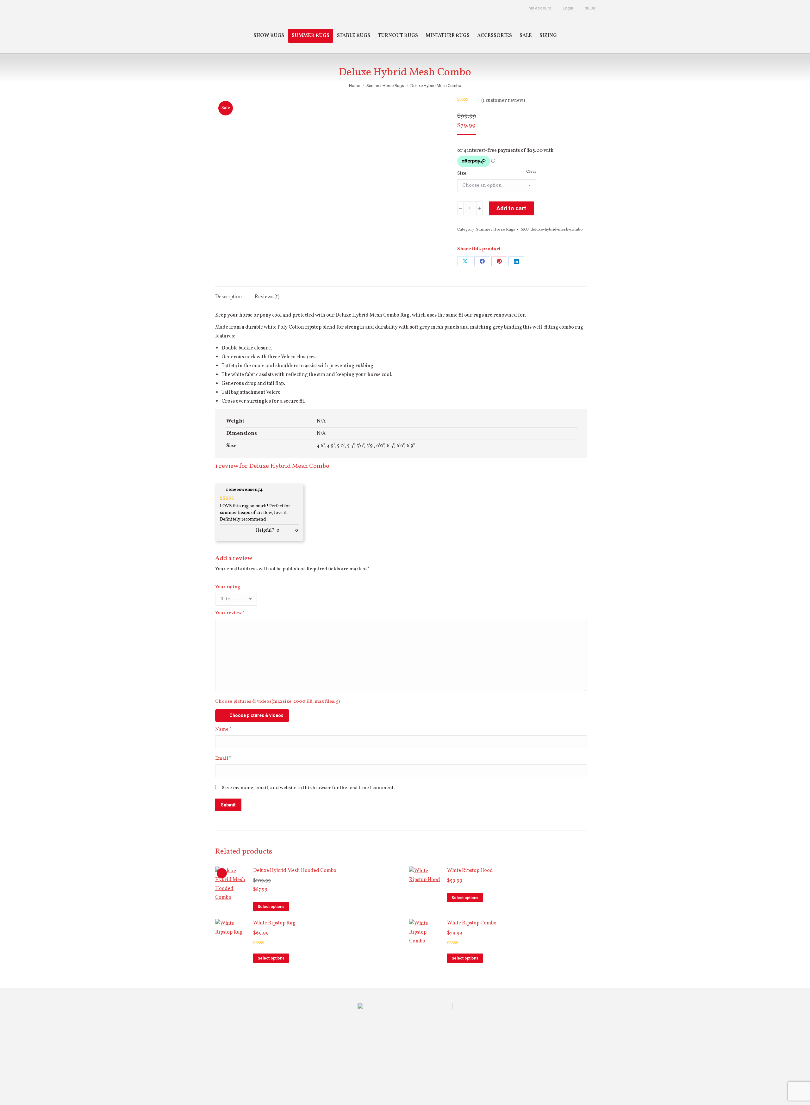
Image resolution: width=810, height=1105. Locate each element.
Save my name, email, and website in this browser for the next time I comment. (308, 788)
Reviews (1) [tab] (267, 296)
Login (568, 8)
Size (461, 173)
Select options (271, 906)
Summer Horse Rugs (495, 229)
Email (223, 758)
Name (223, 729)
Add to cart (511, 208)
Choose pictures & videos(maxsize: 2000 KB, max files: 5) (277, 701)
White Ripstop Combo (471, 923)
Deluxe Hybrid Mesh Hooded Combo (294, 870)
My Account (539, 8)
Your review (230, 613)
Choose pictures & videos (256, 715)
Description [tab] (228, 296)
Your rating (227, 587)
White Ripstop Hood (470, 870)
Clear (531, 172)
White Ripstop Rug (274, 923)
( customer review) (503, 100)
